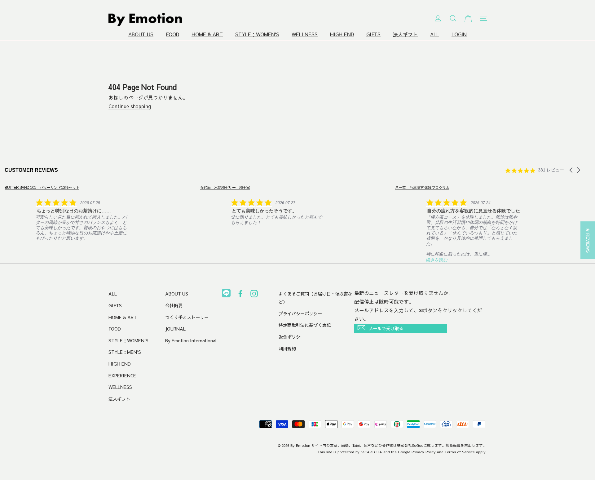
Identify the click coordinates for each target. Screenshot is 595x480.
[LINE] (226, 294)
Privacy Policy (424, 451)
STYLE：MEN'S (124, 352)
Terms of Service (460, 451)
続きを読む (437, 259)
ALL (434, 34)
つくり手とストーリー (187, 317)
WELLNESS (305, 34)
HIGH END (342, 34)
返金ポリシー (292, 337)
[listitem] (67, 212)
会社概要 (174, 305)
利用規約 (287, 348)
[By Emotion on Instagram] (254, 295)
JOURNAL (175, 329)
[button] (571, 170)
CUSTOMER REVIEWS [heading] (31, 170)
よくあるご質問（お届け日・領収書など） (315, 298)
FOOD (172, 34)
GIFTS (373, 34)
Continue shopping (129, 106)
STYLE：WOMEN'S (257, 34)
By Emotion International (190, 340)
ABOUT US (140, 34)
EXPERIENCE (122, 375)
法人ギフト (405, 34)
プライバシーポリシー (300, 313)
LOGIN (459, 34)
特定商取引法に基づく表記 (305, 325)
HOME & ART (207, 34)
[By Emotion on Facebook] (240, 295)
